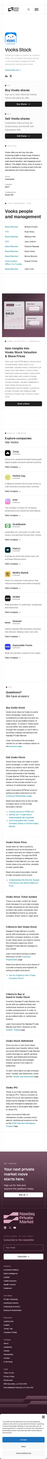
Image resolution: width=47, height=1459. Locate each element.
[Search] (28, 9)
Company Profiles (10, 1332)
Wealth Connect (10, 1284)
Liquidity (7, 1277)
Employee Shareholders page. (19, 796)
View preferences (23, 1453)
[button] (43, 1417)
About (6, 1343)
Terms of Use (9, 1373)
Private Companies (11, 1299)
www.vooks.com (12, 70)
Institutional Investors (12, 1307)
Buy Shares (22, 104)
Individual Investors (11, 1303)
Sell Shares (22, 136)
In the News (8, 1362)
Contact (7, 1358)
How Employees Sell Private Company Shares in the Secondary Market (24, 823)
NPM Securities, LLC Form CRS (15, 1384)
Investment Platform (11, 1270)
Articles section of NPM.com (21, 811)
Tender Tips (8, 1329)
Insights (6, 1325)
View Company (11, 467)
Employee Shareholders (12, 1310)
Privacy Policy (9, 1376)
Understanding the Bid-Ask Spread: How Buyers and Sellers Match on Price (24, 883)
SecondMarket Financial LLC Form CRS (18, 1387)
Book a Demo (23, 403)
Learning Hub (8, 1321)
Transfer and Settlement (23, 1076)
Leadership (8, 1347)
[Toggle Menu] (36, 9)
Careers (7, 1351)
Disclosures (8, 1380)
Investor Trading (13, 1030)
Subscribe (22, 1256)
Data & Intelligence (10, 1273)
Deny (23, 1446)
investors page (15, 746)
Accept (23, 1440)
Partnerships (8, 1354)
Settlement (8, 1288)
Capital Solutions (10, 1281)
